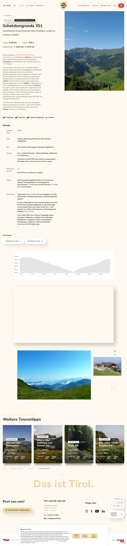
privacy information (53, 541)
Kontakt (117, 499)
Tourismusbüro (29, 211)
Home (4, 468)
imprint (36, 542)
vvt (18, 169)
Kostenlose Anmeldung (18, 510)
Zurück (8, 15)
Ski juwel (116, 505)
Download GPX (12, 241)
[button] (23, 528)
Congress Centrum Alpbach (113, 514)
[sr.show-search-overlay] (14, 5)
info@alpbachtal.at (54, 518)
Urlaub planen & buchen (17, 468)
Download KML (34, 241)
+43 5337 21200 (52, 515)
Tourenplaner (31, 468)
